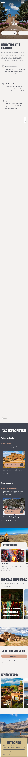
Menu (22, 2)
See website (13, 656)
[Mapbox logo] (4, 418)
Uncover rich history (9, 33)
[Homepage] (3, 3)
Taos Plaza (6, 474)
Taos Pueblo (7, 443)
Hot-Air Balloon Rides (10, 521)
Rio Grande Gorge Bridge (11, 517)
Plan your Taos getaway (15, 661)
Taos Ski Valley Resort (10, 488)
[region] (14, 267)
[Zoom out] (25, 120)
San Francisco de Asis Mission (13, 470)
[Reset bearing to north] (25, 122)
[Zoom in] (25, 118)
